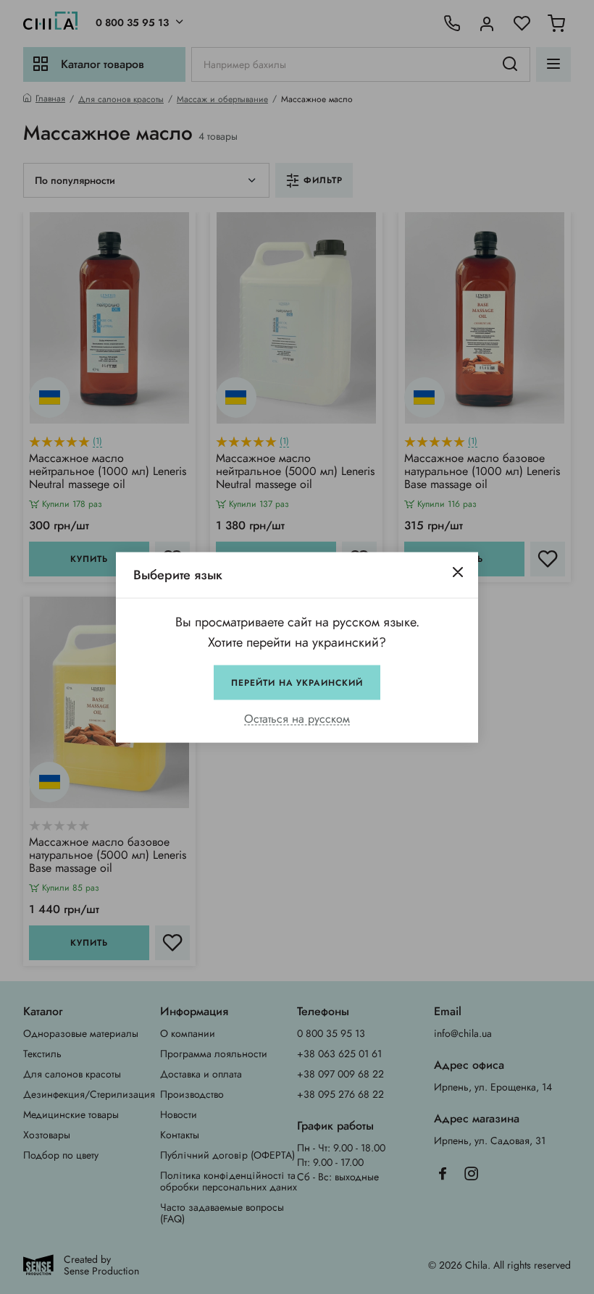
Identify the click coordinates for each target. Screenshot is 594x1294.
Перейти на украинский (297, 682)
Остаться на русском (297, 719)
